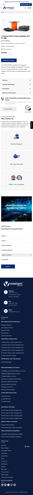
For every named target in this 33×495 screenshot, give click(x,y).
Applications (4, 456)
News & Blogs (5, 448)
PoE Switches (4, 333)
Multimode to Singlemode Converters (11, 379)
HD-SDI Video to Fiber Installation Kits (11, 418)
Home (2, 12)
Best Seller (4, 469)
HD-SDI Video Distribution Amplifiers (11, 436)
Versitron (16, 492)
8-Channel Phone (6, 401)
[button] (25, 8)
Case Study (4, 453)
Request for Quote (8, 60)
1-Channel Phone (5, 396)
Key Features (16, 89)
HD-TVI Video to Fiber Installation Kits (11, 413)
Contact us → (16, 212)
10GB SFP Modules (6, 362)
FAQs (2, 458)
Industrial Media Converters (8, 384)
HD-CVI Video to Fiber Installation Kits (11, 410)
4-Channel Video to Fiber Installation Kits (12, 347)
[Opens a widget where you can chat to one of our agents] (27, 469)
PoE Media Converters (7, 387)
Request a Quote (24, 4)
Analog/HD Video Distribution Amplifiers (12, 434)
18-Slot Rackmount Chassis (8, 355)
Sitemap (3, 466)
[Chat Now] (28, 109)
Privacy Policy (5, 472)
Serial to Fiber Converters (9, 421)
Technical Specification (16, 84)
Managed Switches (6, 325)
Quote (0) (31, 125)
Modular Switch (5, 330)
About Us (3, 445)
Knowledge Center (6, 450)
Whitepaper (4, 464)
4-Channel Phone (6, 398)
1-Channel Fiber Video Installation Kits (11, 342)
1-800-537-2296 (13, 303)
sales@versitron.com (14, 311)
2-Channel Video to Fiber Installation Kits (12, 345)
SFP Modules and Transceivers (11, 359)
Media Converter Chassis (8, 389)
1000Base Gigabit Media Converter (10, 373)
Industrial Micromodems (7, 425)
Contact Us (4, 461)
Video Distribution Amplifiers (10, 430)
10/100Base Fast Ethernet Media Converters (13, 371)
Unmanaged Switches (7, 327)
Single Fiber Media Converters (9, 381)
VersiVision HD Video (8, 407)
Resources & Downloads (16, 93)
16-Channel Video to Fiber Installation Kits (12, 353)
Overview (16, 80)
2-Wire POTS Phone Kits (8, 393)
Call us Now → (8, 109)
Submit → (8, 266)
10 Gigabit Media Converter (8, 376)
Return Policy (4, 474)
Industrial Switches (6, 335)
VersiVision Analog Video (9, 339)
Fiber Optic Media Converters (10, 367)
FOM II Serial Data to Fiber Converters (11, 427)
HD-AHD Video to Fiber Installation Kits (11, 415)
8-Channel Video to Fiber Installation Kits (12, 350)
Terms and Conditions (7, 477)
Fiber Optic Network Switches (10, 321)
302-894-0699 (13, 305)
